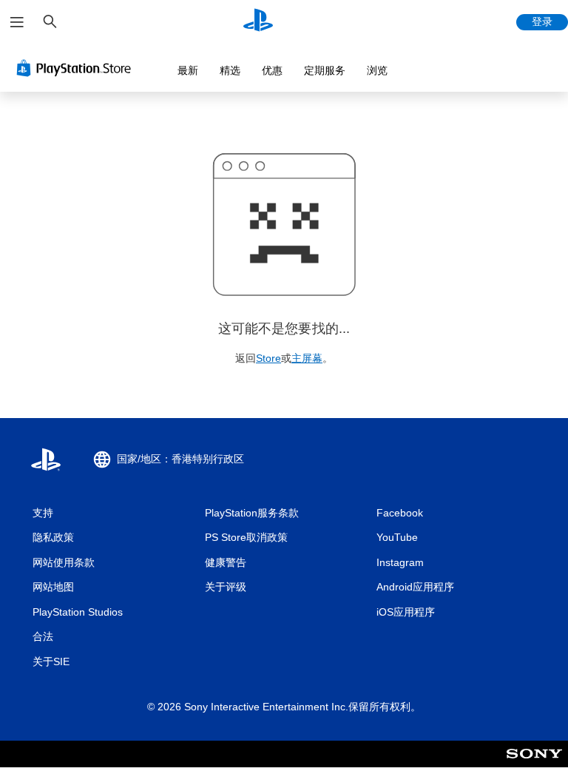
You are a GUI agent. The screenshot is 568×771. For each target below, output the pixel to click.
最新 (188, 70)
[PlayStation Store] (77, 68)
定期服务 (324, 70)
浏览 (377, 70)
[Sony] (534, 764)
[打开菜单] (17, 22)
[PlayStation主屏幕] (258, 22)
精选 (230, 70)
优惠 (272, 70)
